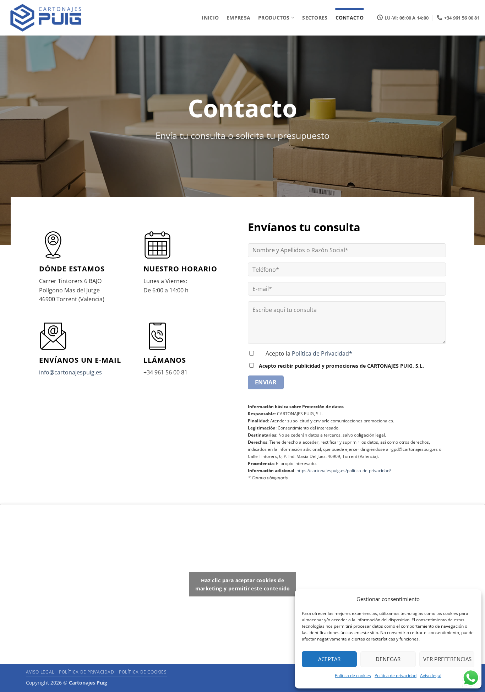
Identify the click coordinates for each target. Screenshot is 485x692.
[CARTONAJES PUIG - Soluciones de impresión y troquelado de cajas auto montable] (48, 18)
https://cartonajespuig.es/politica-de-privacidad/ (343, 470)
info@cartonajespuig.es (70, 372)
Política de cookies (353, 675)
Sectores (314, 17)
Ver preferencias (447, 659)
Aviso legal (430, 675)
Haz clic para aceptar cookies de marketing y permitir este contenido (242, 584)
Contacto (350, 17)
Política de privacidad (395, 675)
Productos (274, 17)
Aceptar (329, 659)
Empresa (238, 17)
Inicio (210, 17)
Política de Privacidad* (322, 353)
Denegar (388, 659)
